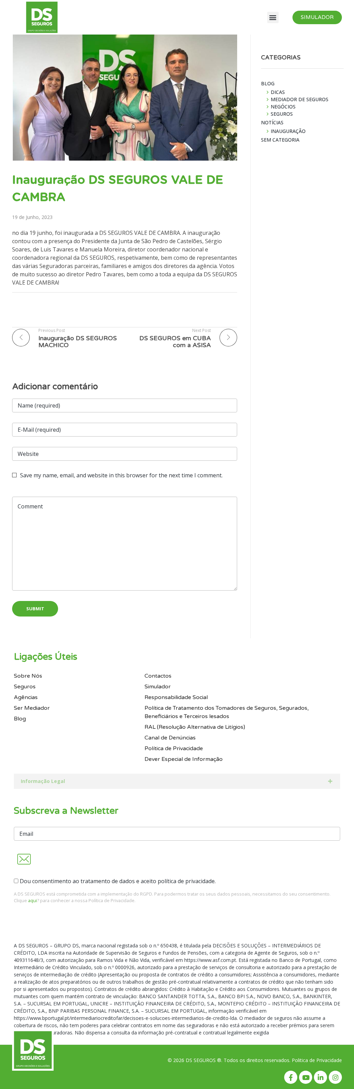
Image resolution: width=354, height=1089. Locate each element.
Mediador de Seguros (299, 99)
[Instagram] (335, 1077)
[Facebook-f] (290, 1077)
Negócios (283, 106)
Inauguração (288, 131)
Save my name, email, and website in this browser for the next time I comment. (121, 475)
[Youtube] (305, 1077)
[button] (273, 17)
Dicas (278, 92)
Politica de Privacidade (317, 1060)
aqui (32, 900)
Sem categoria (280, 139)
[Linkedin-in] (320, 1077)
